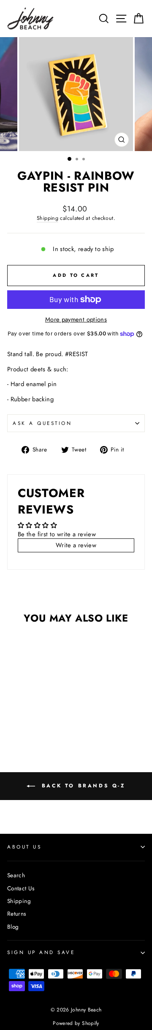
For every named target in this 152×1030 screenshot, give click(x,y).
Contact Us (21, 888)
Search (16, 875)
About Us (24, 846)
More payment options (76, 319)
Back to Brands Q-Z (81, 785)
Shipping (47, 218)
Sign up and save (41, 952)
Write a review (76, 545)
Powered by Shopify (76, 1023)
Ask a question (42, 423)
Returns (16, 913)
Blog (13, 926)
